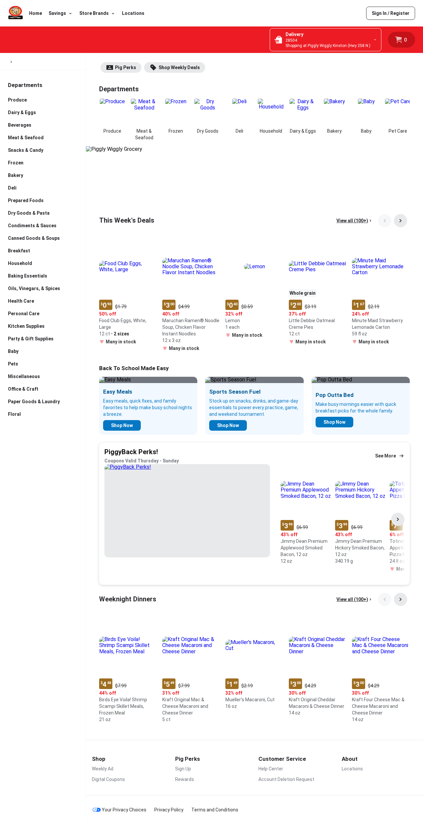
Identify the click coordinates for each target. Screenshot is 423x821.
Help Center (270, 768)
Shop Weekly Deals (179, 67)
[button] (128, 293)
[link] (390, 13)
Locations (133, 13)
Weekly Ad (102, 768)
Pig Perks (125, 67)
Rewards (184, 779)
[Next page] (400, 220)
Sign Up (183, 768)
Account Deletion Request (286, 779)
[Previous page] (384, 220)
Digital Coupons (108, 779)
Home (35, 13)
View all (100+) (352, 220)
